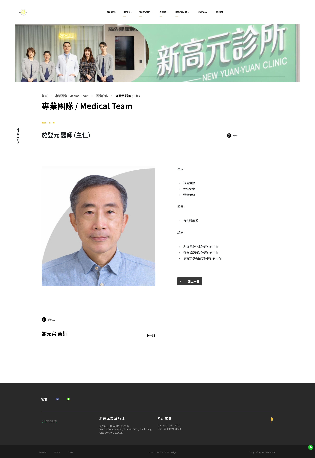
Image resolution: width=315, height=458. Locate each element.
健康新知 (126, 12)
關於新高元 (111, 12)
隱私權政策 (57, 452)
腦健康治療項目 (145, 12)
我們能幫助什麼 (181, 12)
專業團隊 (163, 12)
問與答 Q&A (202, 12)
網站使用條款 (42, 452)
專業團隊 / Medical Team (72, 96)
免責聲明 (70, 452)
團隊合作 (102, 96)
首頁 (45, 96)
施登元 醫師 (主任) (127, 96)
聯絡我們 (219, 12)
